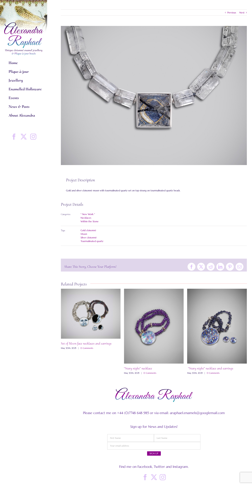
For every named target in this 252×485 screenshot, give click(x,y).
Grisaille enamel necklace (203, 365)
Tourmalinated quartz (92, 241)
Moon (84, 233)
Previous (231, 12)
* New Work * (88, 214)
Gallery (90, 326)
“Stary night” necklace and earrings (147, 368)
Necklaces (86, 217)
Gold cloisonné (88, 230)
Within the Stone (90, 221)
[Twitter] (154, 477)
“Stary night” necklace (75, 368)
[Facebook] (145, 477)
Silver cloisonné (89, 237)
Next (241, 12)
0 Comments (86, 373)
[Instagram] (163, 477)
